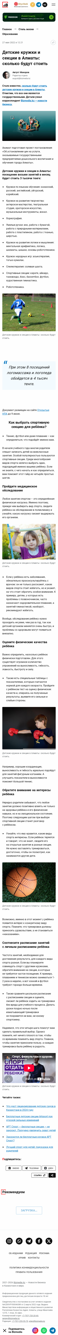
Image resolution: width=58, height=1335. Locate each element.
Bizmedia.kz (19, 1282)
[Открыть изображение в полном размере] (29, 126)
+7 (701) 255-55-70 (20, 1321)
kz (45, 5)
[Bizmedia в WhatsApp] (44, 1330)
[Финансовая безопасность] (21, 4)
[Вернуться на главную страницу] (53, 42)
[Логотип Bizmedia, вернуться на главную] (5, 4)
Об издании (16, 1253)
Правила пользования (29, 1272)
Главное (7, 29)
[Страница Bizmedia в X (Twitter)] (48, 1241)
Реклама (44, 1253)
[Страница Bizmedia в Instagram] (9, 1241)
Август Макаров (21, 72)
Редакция (31, 1253)
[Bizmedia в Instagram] (35, 1330)
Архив (22, 1258)
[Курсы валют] (32, 4)
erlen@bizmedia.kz (37, 1321)
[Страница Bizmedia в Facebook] (39, 1241)
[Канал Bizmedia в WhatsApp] (19, 1241)
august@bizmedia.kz (21, 78)
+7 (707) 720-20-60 (30, 1316)
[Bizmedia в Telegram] (52, 1330)
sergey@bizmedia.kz (11, 1318)
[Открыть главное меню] (53, 4)
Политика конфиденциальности (29, 1268)
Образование (10, 34)
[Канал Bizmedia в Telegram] (29, 1241)
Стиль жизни (26, 29)
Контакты (33, 1258)
